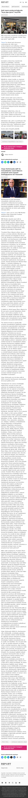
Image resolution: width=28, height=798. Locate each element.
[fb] (2, 162)
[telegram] (8, 162)
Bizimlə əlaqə (20, 768)
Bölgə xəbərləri (9, 154)
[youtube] (19, 783)
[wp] (5, 162)
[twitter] (11, 162)
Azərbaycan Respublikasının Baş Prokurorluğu (13, 141)
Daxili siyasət (4, 14)
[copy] (20, 162)
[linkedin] (14, 162)
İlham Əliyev (5, 6)
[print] (17, 162)
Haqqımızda (4, 768)
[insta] (6, 783)
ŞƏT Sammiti (15, 6)
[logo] (4, 2)
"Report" (3, 42)
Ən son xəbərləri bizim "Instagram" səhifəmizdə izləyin (13, 147)
